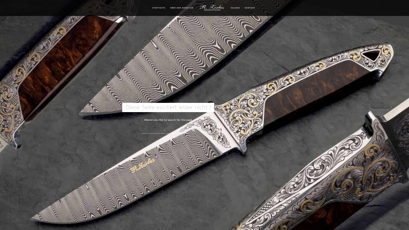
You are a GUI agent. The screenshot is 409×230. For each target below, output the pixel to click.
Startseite (158, 8)
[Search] (192, 129)
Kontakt (250, 8)
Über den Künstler (181, 8)
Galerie (235, 8)
